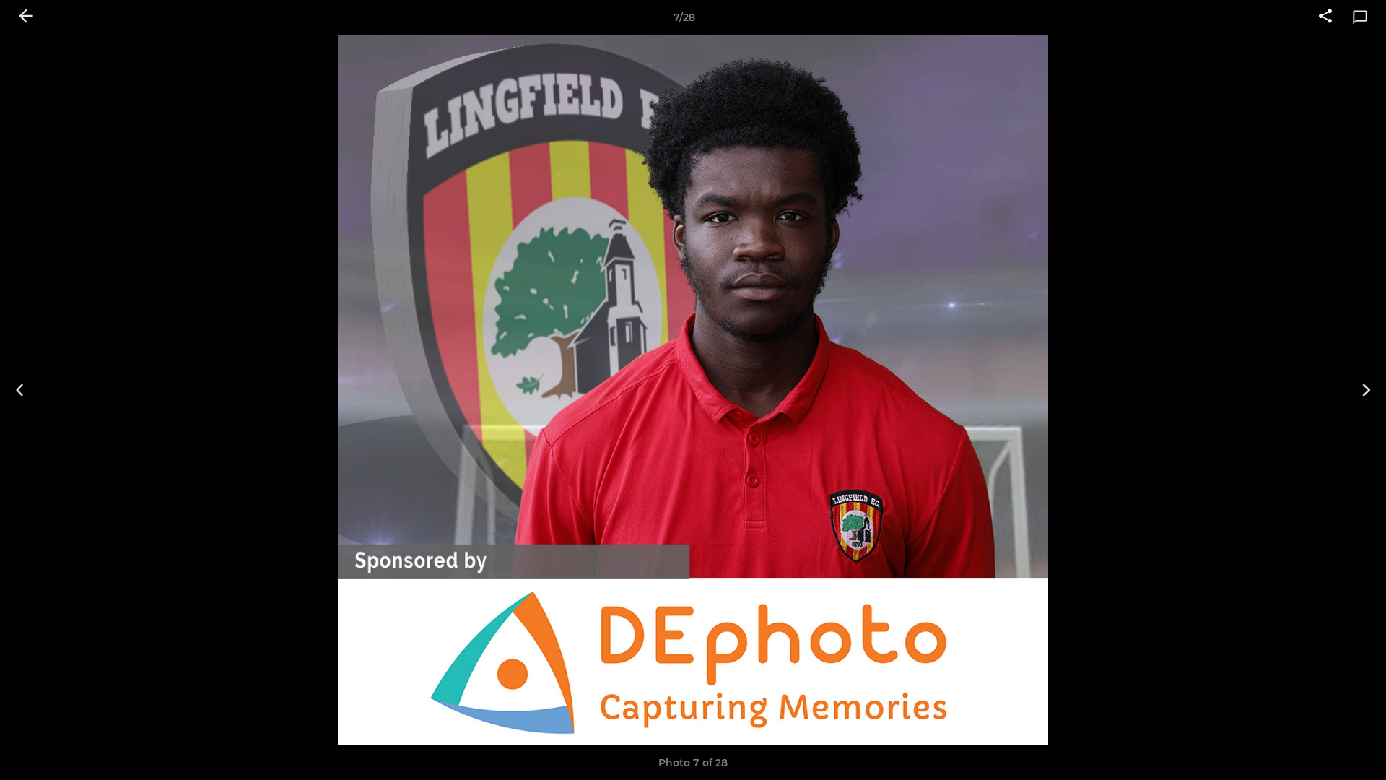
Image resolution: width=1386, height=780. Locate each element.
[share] (1325, 17)
